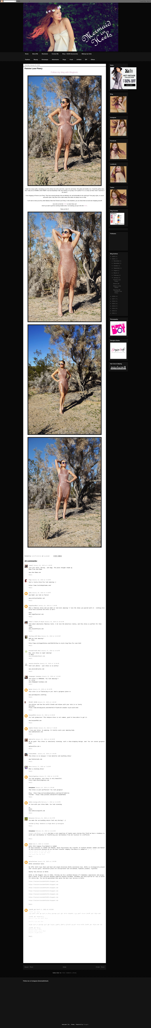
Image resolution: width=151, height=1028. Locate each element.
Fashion (27, 59)
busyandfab (32, 715)
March (115, 273)
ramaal (31, 565)
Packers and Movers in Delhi (38, 833)
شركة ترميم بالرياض (35, 929)
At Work (79, 59)
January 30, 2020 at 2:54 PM (47, 861)
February (116, 275)
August (116, 270)
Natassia (31, 818)
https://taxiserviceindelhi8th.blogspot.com (43, 897)
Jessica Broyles (34, 663)
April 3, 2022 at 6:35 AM (45, 909)
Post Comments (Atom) (69, 973)
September (117, 268)
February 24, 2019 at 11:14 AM (45, 831)
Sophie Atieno (33, 728)
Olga (30, 580)
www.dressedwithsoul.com (37, 656)
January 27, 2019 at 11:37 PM (48, 776)
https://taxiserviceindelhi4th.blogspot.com (43, 887)
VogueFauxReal (33, 605)
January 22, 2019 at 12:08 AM (49, 663)
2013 (113, 308)
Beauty (36, 59)
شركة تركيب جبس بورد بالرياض (38, 918)
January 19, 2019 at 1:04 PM (42, 565)
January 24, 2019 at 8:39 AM (45, 715)
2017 (113, 299)
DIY (86, 59)
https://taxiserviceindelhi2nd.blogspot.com (43, 900)
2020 (113, 256)
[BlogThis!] (56, 556)
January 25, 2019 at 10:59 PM (45, 739)
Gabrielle (32, 739)
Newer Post (29, 967)
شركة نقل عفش (91, 849)
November (117, 263)
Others (93, 59)
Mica (30, 766)
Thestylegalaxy (34, 776)
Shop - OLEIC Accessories (70, 54)
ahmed (30, 844)
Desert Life (116, 283)
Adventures (55, 59)
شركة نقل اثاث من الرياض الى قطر (39, 851)
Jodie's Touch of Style (36, 621)
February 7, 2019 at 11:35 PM (50, 802)
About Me (35, 54)
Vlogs (64, 59)
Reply (30, 574)
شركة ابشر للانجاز (34, 911)
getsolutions (33, 861)
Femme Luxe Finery (117, 280)
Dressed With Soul (35, 650)
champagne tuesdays (35, 676)
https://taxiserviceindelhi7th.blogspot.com (43, 894)
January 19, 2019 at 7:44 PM (47, 605)
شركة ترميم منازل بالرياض (37, 931)
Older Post (100, 967)
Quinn (30, 689)
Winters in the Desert (117, 286)
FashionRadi (33, 753)
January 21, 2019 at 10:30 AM (50, 636)
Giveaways (45, 59)
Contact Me (55, 54)
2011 (113, 313)
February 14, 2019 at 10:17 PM (45, 818)
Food (71, 59)
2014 (113, 306)
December (117, 261)
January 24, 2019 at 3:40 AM (47, 702)
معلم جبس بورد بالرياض (36, 921)
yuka (30, 592)
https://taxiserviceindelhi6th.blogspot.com (43, 884)
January (116, 277)
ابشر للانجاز (32, 909)
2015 (113, 303)
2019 (113, 259)
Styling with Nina (35, 636)
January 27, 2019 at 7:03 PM (41, 766)
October (116, 265)
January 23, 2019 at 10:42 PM (42, 689)
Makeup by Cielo (87, 54)
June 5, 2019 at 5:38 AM (40, 844)
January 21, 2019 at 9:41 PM (50, 650)
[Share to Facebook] (59, 556)
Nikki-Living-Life (35, 802)
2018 (113, 296)
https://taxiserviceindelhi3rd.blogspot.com (43, 891)
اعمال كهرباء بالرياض (36, 932)
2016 (113, 301)
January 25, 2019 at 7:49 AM (47, 728)
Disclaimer (45, 54)
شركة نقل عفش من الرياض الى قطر (39, 852)
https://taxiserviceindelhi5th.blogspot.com (43, 881)
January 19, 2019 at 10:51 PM (54, 621)
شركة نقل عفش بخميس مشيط (37, 854)
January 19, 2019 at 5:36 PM (41, 592)
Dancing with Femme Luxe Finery (117, 291)
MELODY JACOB (33, 702)
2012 (113, 310)
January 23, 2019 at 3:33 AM (51, 676)
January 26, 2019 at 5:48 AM (47, 753)
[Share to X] (57, 556)
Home (26, 54)
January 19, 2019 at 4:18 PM (41, 580)
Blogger (86, 1024)
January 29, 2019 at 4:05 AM (45, 787)
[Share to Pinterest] (61, 556)
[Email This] (54, 556)
